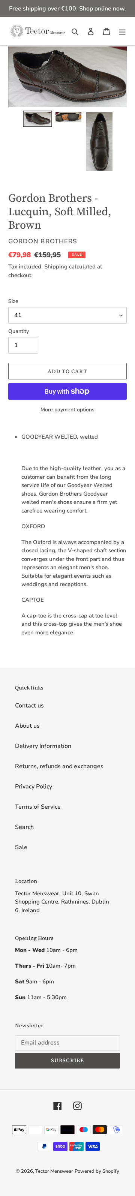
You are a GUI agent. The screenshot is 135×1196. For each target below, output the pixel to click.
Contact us (29, 705)
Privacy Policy (33, 786)
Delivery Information (43, 746)
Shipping (56, 266)
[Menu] (122, 31)
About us (27, 726)
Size (13, 301)
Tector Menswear (54, 1171)
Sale (21, 847)
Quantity (18, 331)
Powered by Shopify (97, 1171)
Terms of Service (38, 807)
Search (24, 827)
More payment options (67, 409)
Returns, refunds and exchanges (59, 766)
